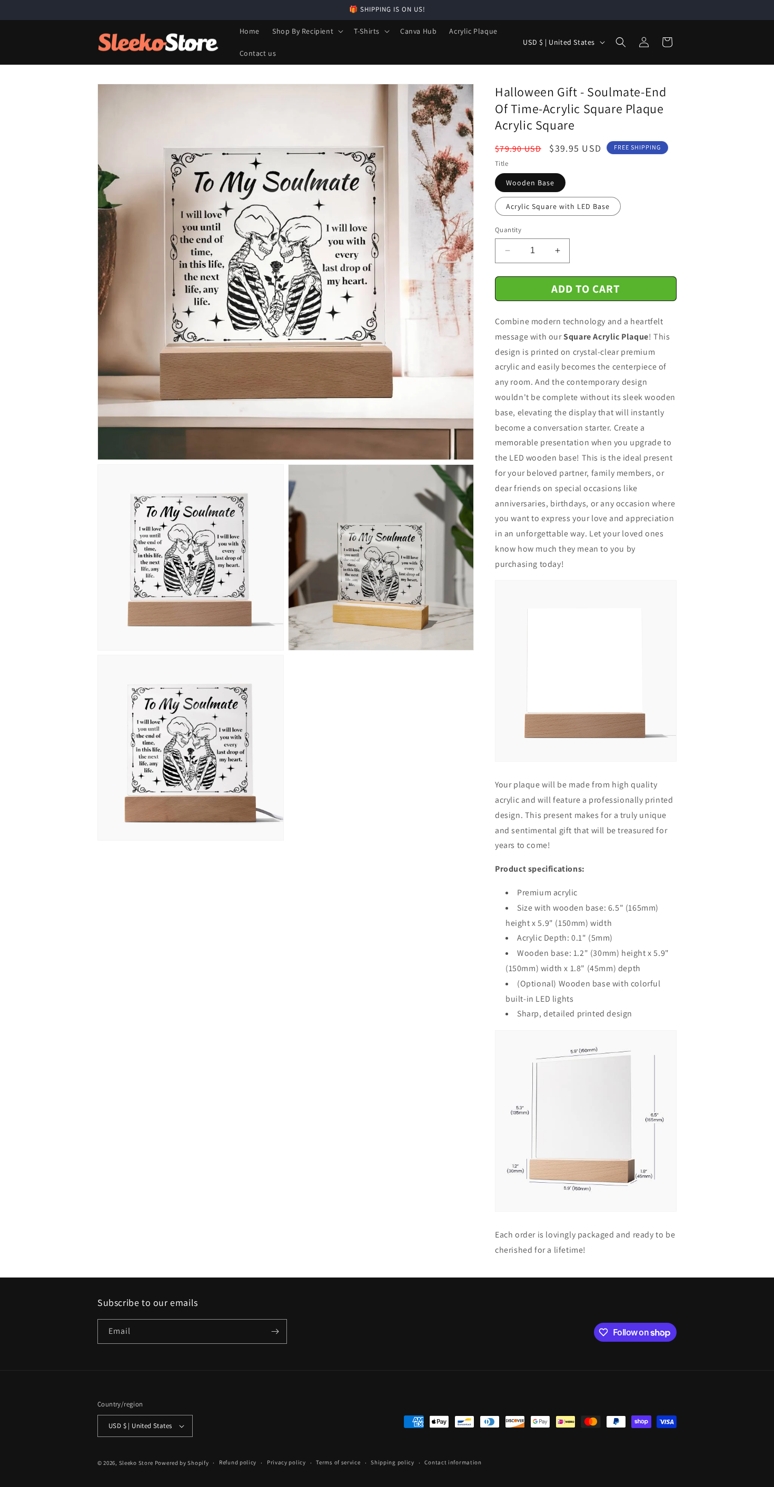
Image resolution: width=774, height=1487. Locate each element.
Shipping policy (392, 1462)
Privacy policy (286, 1462)
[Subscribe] (274, 1331)
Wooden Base (530, 182)
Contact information (452, 1462)
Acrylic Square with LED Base (558, 206)
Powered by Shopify (182, 1462)
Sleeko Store (136, 1462)
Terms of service (338, 1462)
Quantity (508, 229)
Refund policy (237, 1462)
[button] (307, 31)
